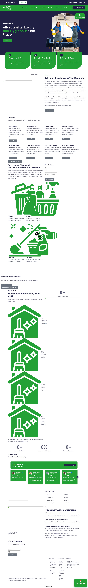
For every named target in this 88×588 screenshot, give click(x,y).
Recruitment (51, 7)
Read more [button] (31, 482)
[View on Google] (13, 473)
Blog (62, 7)
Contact (66, 7)
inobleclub (36, 7)
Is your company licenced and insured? (56, 519)
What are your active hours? (53, 513)
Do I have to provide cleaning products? (56, 533)
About (57, 7)
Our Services (29, 7)
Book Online (44, 7)
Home (23, 7)
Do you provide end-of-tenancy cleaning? (57, 526)
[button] (10, 477)
